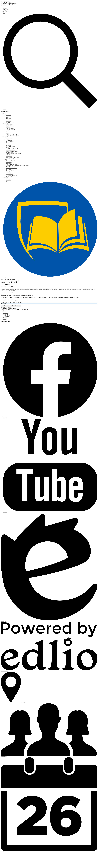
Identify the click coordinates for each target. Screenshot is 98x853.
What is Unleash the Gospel (12, 148)
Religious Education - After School (13, 153)
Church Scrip (8, 180)
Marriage (8, 144)
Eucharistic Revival (10, 158)
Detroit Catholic (9, 174)
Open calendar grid (16, 305)
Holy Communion (10, 141)
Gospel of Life (9, 163)
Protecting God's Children (11, 168)
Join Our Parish (9, 119)
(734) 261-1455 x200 (23, 309)
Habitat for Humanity (10, 166)
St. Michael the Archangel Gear (12, 135)
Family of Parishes (10, 122)
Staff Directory (9, 116)
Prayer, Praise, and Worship (11, 151)
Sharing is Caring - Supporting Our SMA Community (17, 165)
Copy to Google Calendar (6, 302)
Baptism (7, 139)
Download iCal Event (17, 302)
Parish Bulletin (9, 171)
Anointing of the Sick (10, 146)
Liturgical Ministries (10, 128)
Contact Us (8, 115)
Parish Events (3, 303)
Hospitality (8, 131)
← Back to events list (5, 305)
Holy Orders (8, 145)
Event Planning (9, 172)
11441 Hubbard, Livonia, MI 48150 (8, 309)
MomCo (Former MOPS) (11, 134)
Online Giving (6, 11)
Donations (8, 178)
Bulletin (5, 10)
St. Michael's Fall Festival (11, 175)
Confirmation (8, 142)
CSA (4, 13)
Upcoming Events (9, 170)
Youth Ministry (9, 156)
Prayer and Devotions (10, 129)
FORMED (8, 154)
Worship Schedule (10, 124)
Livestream (5, 314)
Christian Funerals (10, 125)
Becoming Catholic (10, 152)
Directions (8, 117)
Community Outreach (10, 160)
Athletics (8, 127)
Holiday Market (9, 176)
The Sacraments (9, 137)
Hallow (7, 133)
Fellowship (8, 130)
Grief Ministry (9, 162)
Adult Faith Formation (10, 150)
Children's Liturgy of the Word (12, 157)
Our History (8, 118)
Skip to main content (5, 1)
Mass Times (5, 9)
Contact (4, 8)
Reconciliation (9, 140)
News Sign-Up (6, 315)
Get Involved (8, 121)
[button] (4, 113)
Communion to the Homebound (12, 164)
